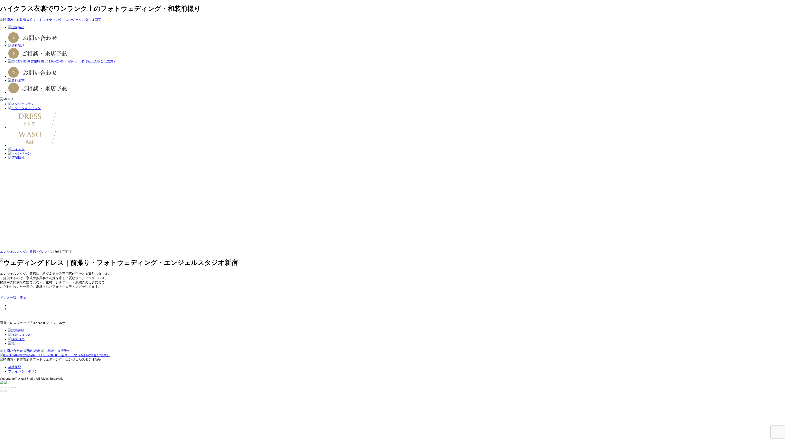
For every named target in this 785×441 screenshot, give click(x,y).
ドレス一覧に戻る (13, 298)
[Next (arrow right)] (5, 391)
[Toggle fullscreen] (9, 387)
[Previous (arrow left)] (1, 391)
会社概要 (14, 367)
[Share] (5, 387)
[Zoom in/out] (14, 387)
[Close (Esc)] (1, 387)
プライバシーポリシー (24, 371)
